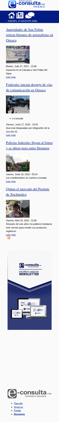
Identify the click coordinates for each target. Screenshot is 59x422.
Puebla (17, 410)
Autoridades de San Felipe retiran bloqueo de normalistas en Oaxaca (29, 35)
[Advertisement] (31, 354)
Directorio (19, 414)
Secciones (20, 15)
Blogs (36, 15)
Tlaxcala (18, 403)
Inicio (12, 15)
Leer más (11, 77)
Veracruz (18, 407)
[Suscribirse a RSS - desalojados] (9, 238)
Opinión (29, 15)
